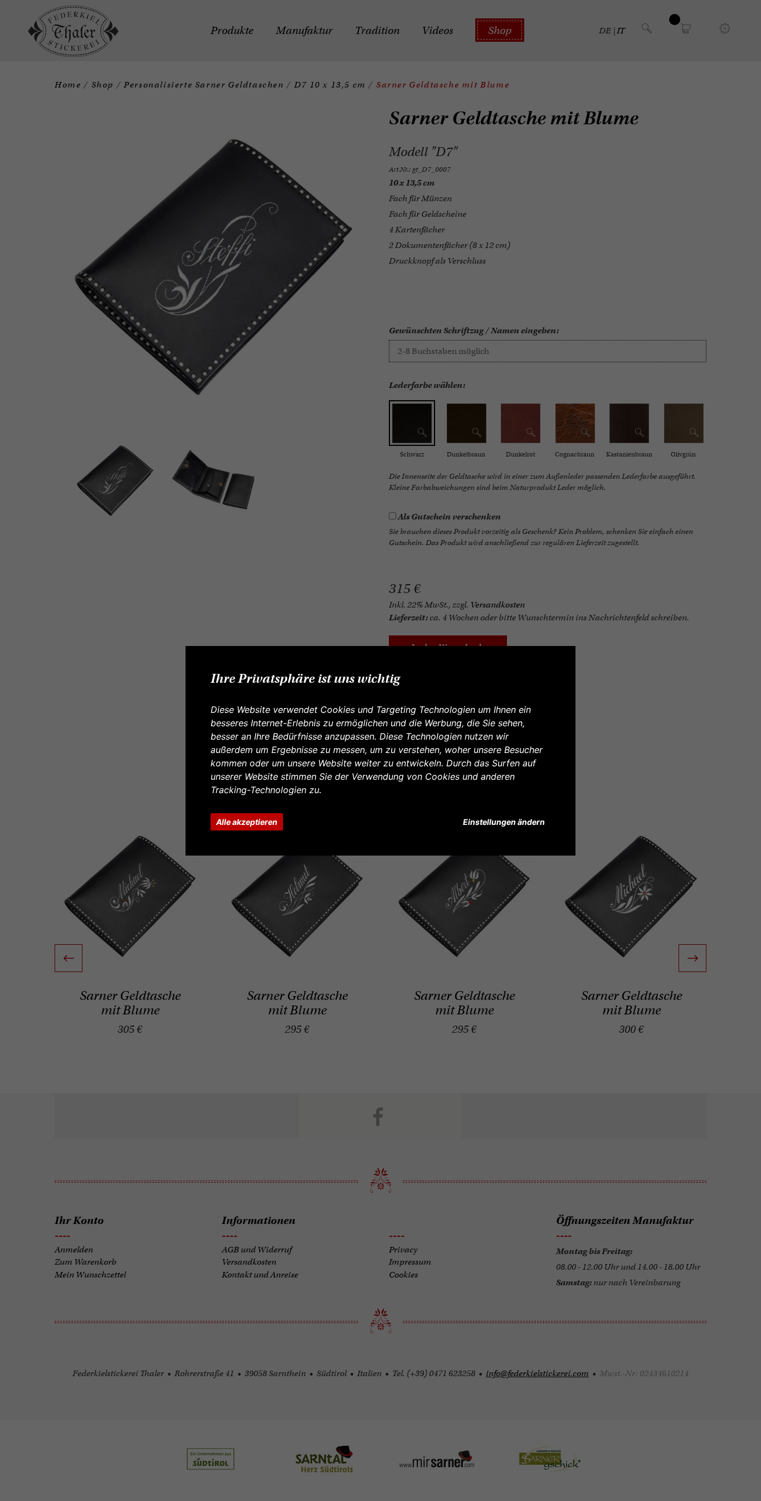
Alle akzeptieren (246, 822)
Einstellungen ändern (504, 822)
